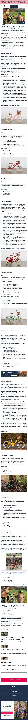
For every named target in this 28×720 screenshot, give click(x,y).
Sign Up (7, 712)
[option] (14, 2)
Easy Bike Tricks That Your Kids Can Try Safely (13, 661)
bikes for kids (7, 621)
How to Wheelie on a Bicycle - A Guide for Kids (13, 650)
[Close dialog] (26, 701)
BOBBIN (14, 686)
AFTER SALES (14, 695)
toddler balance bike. (5, 626)
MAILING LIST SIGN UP (14, 700)
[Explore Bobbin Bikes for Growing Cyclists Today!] (14, 116)
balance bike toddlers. (5, 74)
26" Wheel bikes (13, 584)
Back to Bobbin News (14, 679)
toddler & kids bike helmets (6, 625)
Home (3, 24)
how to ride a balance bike (6, 72)
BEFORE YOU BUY (14, 691)
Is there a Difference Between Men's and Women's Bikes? (12, 638)
